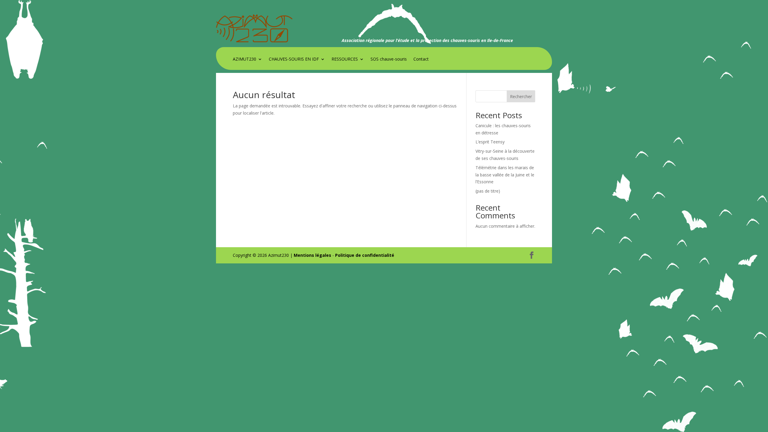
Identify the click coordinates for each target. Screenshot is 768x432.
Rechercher (521, 96)
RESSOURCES (345, 59)
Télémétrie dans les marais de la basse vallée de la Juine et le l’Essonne (505, 175)
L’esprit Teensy (490, 142)
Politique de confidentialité (364, 255)
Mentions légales (312, 255)
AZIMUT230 (244, 59)
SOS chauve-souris (388, 59)
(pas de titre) (488, 191)
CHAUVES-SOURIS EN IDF (294, 59)
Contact (421, 59)
